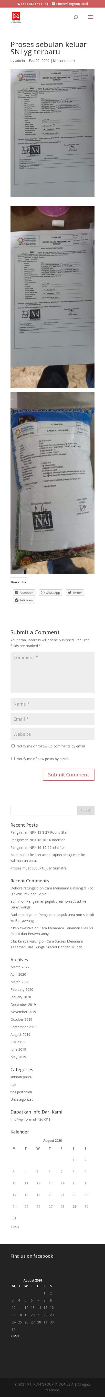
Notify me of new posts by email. (42, 758)
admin (20, 60)
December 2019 (23, 1004)
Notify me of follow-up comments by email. (50, 746)
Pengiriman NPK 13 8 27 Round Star (39, 832)
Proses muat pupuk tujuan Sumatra (38, 868)
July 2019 (17, 1042)
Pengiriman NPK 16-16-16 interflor (37, 847)
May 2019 (18, 1057)
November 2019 (23, 1012)
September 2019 (23, 1027)
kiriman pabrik (64, 60)
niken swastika (21, 928)
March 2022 (19, 967)
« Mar (15, 1226)
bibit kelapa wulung (25, 941)
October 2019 (21, 1019)
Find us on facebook (31, 1256)
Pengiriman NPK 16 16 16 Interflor (37, 840)
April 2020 (18, 974)
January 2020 (20, 997)
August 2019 (20, 1034)
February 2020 (21, 989)
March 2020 (19, 982)
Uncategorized (21, 1099)
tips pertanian (21, 1092)
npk (13, 1084)
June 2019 (18, 1049)
